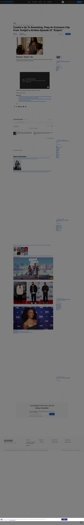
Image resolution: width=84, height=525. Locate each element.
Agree (64, 519)
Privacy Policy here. (13, 520)
